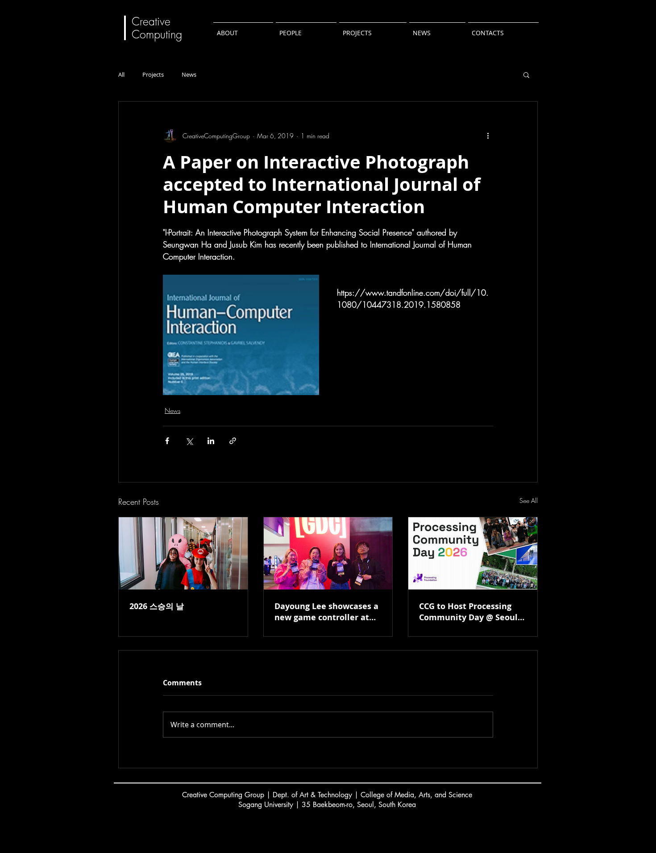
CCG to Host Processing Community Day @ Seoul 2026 (468, 612)
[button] (526, 74)
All (121, 74)
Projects (153, 74)
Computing (159, 34)
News (189, 74)
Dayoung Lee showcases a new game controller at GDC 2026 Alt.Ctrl (326, 612)
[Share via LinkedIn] (211, 441)
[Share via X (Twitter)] (189, 441)
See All (528, 500)
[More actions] (487, 135)
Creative (151, 21)
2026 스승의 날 (156, 606)
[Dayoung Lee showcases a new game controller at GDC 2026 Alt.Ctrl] (328, 553)
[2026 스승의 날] (183, 553)
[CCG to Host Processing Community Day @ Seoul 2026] (472, 553)
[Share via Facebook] (167, 441)
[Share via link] (232, 441)
